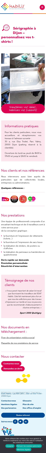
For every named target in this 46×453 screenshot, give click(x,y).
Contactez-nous (11, 363)
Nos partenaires (8, 408)
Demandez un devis (13, 368)
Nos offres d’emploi (32, 408)
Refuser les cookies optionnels (29, 446)
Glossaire (27, 401)
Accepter (9, 446)
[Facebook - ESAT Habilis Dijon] (15, 421)
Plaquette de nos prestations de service (19, 343)
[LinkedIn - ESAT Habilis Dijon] (25, 421)
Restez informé (23, 415)
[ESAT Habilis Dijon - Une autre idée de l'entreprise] (13, 6)
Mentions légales (9, 404)
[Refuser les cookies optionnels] (43, 444)
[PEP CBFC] (23, 431)
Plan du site (28, 404)
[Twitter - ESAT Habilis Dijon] (20, 421)
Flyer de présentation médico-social (17, 337)
